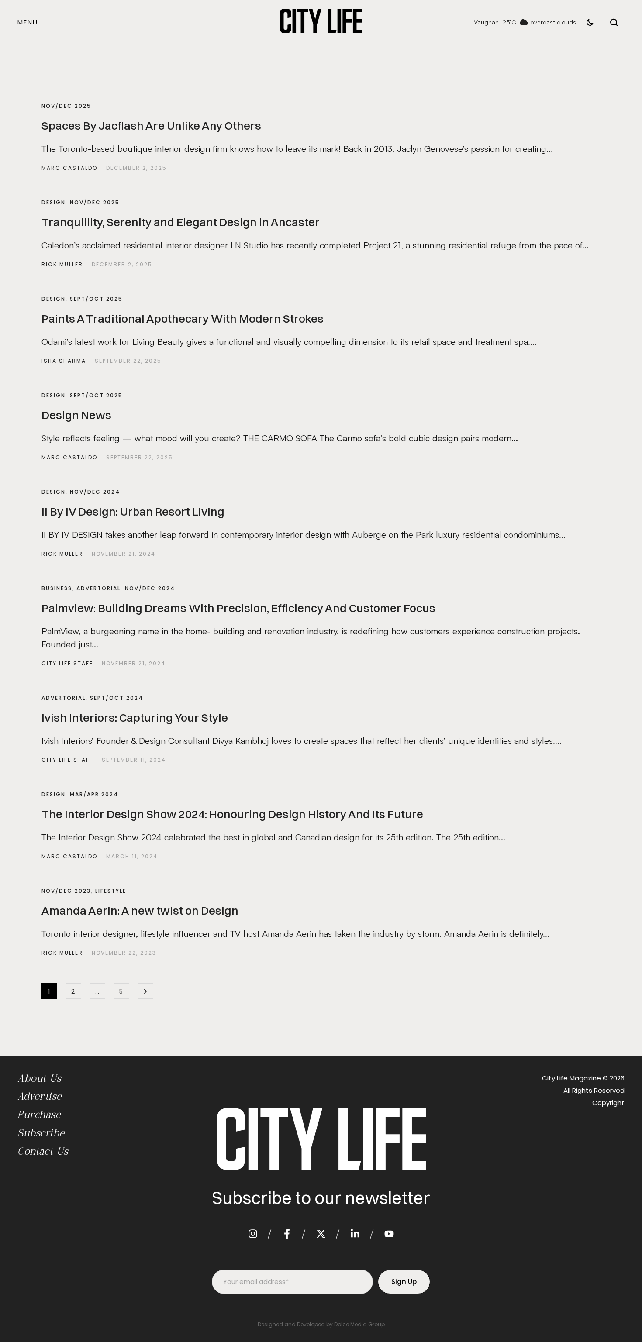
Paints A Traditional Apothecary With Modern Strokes (182, 319)
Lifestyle (110, 891)
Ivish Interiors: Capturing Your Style (134, 718)
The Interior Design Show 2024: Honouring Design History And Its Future (232, 814)
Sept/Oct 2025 (96, 299)
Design (53, 202)
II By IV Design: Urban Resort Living (132, 512)
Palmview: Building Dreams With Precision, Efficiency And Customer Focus (238, 608)
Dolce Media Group (359, 1324)
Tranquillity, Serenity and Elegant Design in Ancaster (180, 222)
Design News (76, 415)
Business (56, 588)
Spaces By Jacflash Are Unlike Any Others (151, 126)
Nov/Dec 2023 (66, 891)
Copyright (608, 1102)
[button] (27, 22)
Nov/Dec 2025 (66, 106)
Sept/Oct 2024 (116, 698)
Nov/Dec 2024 (95, 492)
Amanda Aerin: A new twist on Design (139, 911)
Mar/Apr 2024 (94, 794)
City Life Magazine (571, 1078)
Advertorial (98, 588)
